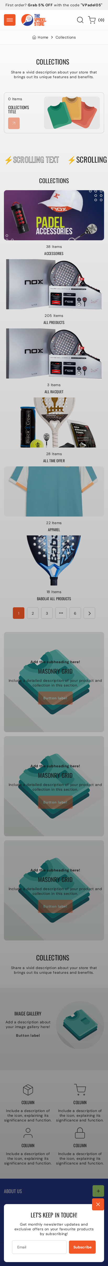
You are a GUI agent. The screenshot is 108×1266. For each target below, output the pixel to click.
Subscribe (82, 1247)
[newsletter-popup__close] (98, 1204)
